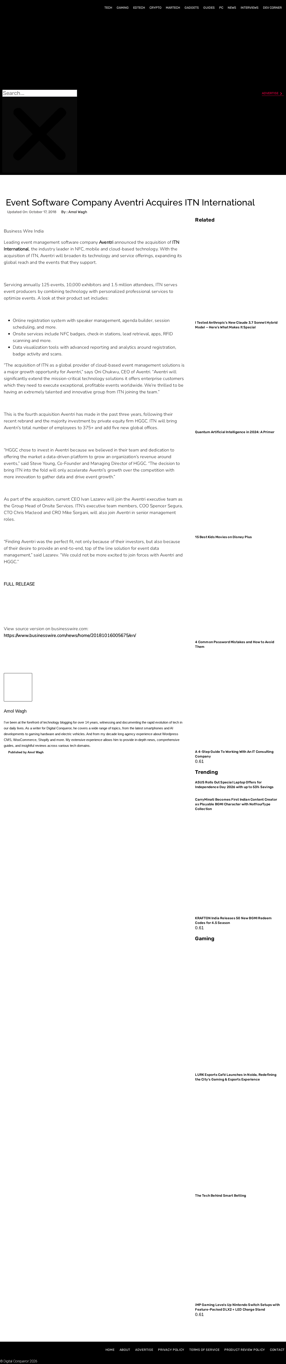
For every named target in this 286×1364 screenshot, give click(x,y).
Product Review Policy (244, 1350)
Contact (277, 1350)
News (232, 8)
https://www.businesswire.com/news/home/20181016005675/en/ (70, 635)
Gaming (123, 8)
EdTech (139, 8)
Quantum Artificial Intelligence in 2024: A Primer (234, 432)
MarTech (173, 8)
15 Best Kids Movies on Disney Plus (223, 537)
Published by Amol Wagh (26, 752)
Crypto (155, 8)
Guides (209, 8)
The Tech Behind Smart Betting (221, 1196)
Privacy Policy (171, 1350)
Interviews (250, 8)
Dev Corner (272, 8)
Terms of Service (204, 1350)
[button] (39, 52)
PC (221, 8)
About (125, 1350)
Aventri (106, 242)
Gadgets (192, 8)
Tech (108, 8)
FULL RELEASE (19, 584)
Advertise (144, 1350)
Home (110, 1350)
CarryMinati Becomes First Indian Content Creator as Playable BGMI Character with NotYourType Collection (236, 804)
